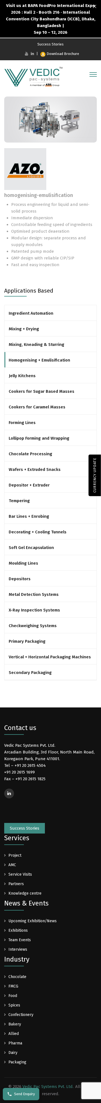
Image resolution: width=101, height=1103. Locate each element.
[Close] (94, 6)
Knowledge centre (25, 893)
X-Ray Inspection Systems (34, 610)
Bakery (14, 1024)
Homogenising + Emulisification (39, 360)
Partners (16, 884)
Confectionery (20, 1014)
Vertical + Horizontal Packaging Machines (50, 656)
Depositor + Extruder (29, 485)
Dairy (12, 1052)
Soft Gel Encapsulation (31, 547)
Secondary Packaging (30, 672)
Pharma (15, 1043)
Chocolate (17, 976)
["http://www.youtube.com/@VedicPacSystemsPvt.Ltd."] (26, 54)
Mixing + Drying (24, 328)
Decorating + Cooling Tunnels (37, 531)
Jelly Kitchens (22, 375)
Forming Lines (22, 422)
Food (12, 995)
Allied (13, 1033)
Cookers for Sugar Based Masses (41, 391)
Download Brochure (63, 54)
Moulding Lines (23, 563)
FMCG (13, 986)
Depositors (20, 578)
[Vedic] (35, 78)
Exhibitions (18, 930)
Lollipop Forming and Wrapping (39, 438)
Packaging (17, 1062)
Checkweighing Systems (33, 625)
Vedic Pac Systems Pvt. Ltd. (48, 1086)
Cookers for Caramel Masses (37, 407)
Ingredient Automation (31, 313)
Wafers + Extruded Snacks (35, 469)
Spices (14, 1005)
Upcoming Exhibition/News (32, 921)
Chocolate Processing (30, 453)
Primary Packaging (27, 641)
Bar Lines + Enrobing (29, 516)
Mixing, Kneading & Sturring (36, 344)
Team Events (19, 940)
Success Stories (50, 44)
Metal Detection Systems (34, 594)
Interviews (17, 949)
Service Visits (20, 874)
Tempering (19, 500)
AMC (12, 865)
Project (14, 855)
